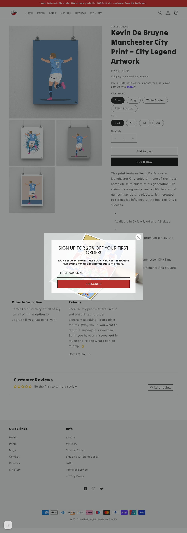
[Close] (138, 237)
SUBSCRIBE (93, 284)
